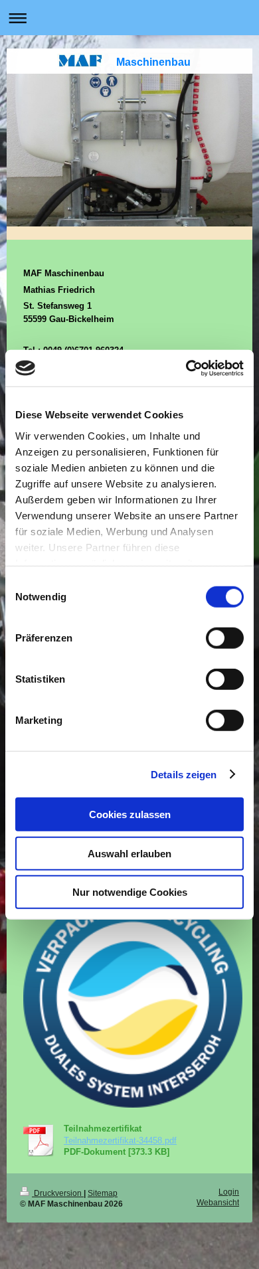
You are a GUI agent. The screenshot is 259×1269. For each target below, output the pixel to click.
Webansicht (218, 1202)
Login (228, 1191)
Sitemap (103, 1193)
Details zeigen (183, 774)
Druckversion (58, 1193)
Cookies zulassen (130, 814)
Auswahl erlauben (129, 853)
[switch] (225, 638)
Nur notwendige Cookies (129, 892)
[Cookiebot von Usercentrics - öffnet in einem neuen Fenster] (186, 368)
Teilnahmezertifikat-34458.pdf (120, 1140)
